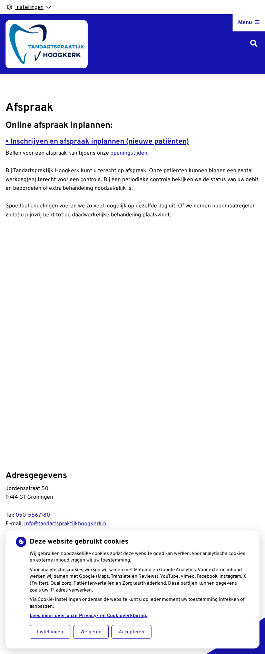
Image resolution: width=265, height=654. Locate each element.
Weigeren (90, 632)
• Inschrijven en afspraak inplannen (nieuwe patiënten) (97, 141)
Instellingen (50, 632)
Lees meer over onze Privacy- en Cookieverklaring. (88, 616)
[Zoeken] (253, 44)
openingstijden (128, 153)
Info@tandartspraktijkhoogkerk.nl (66, 523)
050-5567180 (33, 515)
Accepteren (131, 632)
